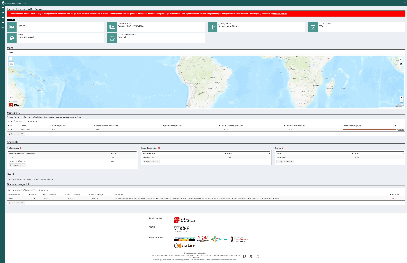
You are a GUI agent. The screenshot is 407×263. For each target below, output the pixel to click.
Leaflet (381, 107)
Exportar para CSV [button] (16, 134)
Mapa (11, 52)
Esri (388, 107)
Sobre (21, 105)
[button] (33, 3)
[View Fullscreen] (11, 58)
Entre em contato (280, 13)
